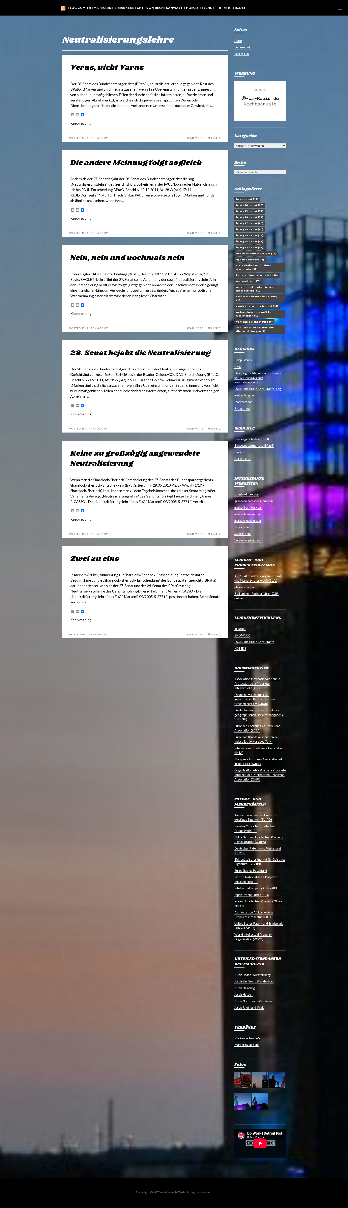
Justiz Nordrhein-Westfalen (253, 1001)
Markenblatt (248, 281)
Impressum (241, 53)
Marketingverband (246, 1044)
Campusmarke (243, 360)
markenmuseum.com (247, 520)
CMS (237, 366)
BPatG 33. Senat (249, 247)
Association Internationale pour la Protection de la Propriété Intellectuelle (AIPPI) (257, 683)
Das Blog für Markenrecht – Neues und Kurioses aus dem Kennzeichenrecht (257, 377)
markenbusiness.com (248, 507)
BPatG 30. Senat (249, 241)
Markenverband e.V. (247, 1038)
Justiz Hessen (243, 994)
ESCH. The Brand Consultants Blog (257, 389)
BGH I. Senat (247, 199)
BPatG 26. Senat (249, 217)
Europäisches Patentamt (250, 870)
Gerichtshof (242, 458)
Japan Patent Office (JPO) (251, 895)
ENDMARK (242, 635)
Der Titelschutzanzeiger (256, 253)
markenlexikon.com (247, 514)
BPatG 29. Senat (249, 235)
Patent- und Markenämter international (254, 288)
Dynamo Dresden (250, 259)
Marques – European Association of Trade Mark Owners (258, 761)
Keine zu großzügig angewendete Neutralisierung (135, 458)
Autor (238, 40)
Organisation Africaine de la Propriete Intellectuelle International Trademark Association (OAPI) (260, 774)
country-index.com (246, 494)
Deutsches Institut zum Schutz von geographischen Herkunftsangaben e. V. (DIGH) (259, 714)
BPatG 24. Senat (249, 205)
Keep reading (80, 123)
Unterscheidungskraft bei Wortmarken (254, 313)
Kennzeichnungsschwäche (257, 275)
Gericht (239, 452)
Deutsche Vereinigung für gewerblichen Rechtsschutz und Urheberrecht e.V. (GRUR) (255, 699)
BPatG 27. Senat (249, 223)
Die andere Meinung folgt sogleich (136, 163)
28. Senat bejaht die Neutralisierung (140, 353)
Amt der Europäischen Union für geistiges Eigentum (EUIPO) (255, 817)
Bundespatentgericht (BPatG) (254, 445)
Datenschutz (243, 47)
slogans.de (241, 527)
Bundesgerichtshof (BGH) (251, 439)
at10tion (240, 628)
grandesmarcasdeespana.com (253, 501)
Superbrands (242, 533)
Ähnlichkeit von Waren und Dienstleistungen (255, 329)
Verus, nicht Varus (107, 67)
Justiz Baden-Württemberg (252, 975)
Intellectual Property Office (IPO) (257, 888)
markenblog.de (244, 395)
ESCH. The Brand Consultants (254, 642)
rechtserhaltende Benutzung (257, 298)
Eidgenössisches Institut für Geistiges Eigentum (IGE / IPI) (259, 862)
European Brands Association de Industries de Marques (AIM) (256, 739)
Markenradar (243, 402)
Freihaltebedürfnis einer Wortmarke (253, 267)
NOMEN (240, 648)
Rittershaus (242, 408)
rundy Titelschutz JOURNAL (257, 306)
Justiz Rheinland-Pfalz (249, 1007)
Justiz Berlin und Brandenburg (254, 981)
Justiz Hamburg (244, 988)
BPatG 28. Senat (249, 229)
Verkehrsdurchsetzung (254, 321)
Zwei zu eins (94, 559)
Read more (194, 138)
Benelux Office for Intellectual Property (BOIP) (254, 828)
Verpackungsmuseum (248, 540)
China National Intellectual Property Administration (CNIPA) (258, 839)
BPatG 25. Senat (249, 211)
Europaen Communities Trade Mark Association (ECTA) (257, 728)
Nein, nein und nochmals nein (127, 258)
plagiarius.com (244, 587)
